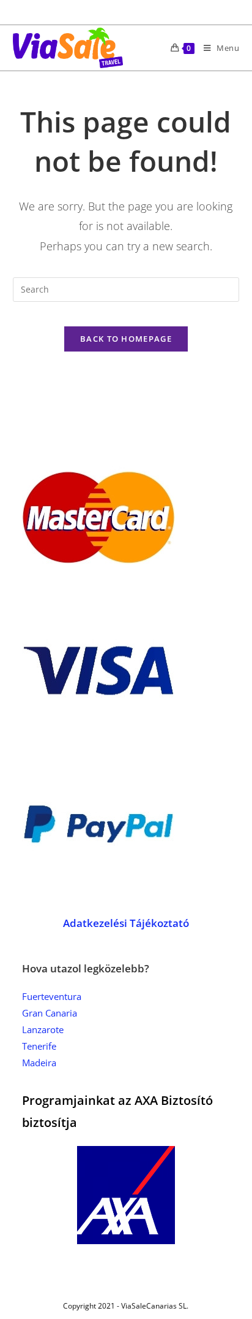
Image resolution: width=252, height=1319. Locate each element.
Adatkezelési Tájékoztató (126, 923)
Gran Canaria (49, 1013)
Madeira (39, 1062)
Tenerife (39, 1046)
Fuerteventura (51, 996)
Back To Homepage (126, 338)
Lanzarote (43, 1029)
